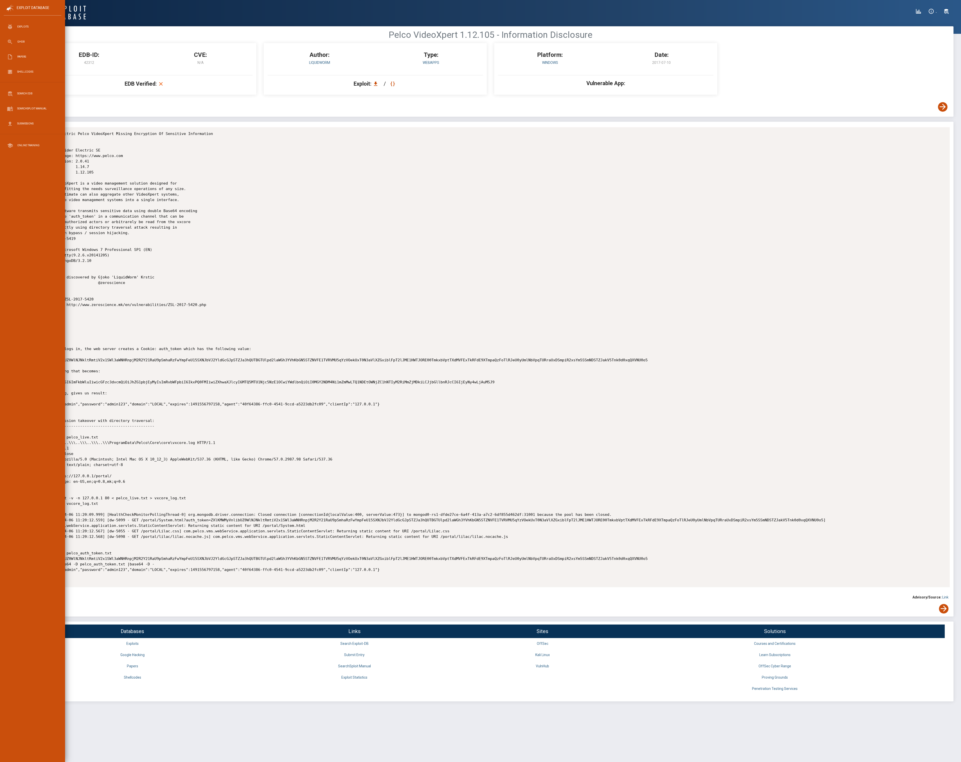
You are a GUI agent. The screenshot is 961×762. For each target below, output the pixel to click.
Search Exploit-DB (354, 644)
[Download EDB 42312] (377, 84)
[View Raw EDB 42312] (393, 84)
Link (945, 597)
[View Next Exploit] (942, 107)
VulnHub (542, 666)
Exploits (132, 644)
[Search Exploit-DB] (946, 12)
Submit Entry (354, 655)
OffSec (542, 644)
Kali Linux (542, 655)
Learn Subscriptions (775, 655)
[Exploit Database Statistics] (918, 12)
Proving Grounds (775, 677)
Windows (550, 63)
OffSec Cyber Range (775, 666)
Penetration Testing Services (775, 689)
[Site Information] (932, 12)
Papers (132, 666)
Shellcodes (132, 677)
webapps (431, 63)
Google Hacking (132, 655)
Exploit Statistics (354, 677)
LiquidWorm (319, 63)
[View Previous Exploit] (38, 107)
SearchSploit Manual (354, 666)
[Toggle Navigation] (32, 12)
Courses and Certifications (775, 644)
